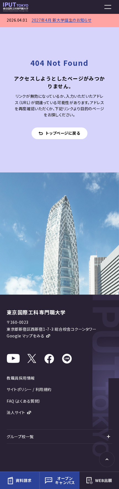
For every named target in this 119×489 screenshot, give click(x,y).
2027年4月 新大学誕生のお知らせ (61, 20)
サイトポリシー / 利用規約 (29, 389)
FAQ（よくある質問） (24, 401)
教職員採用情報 (21, 378)
